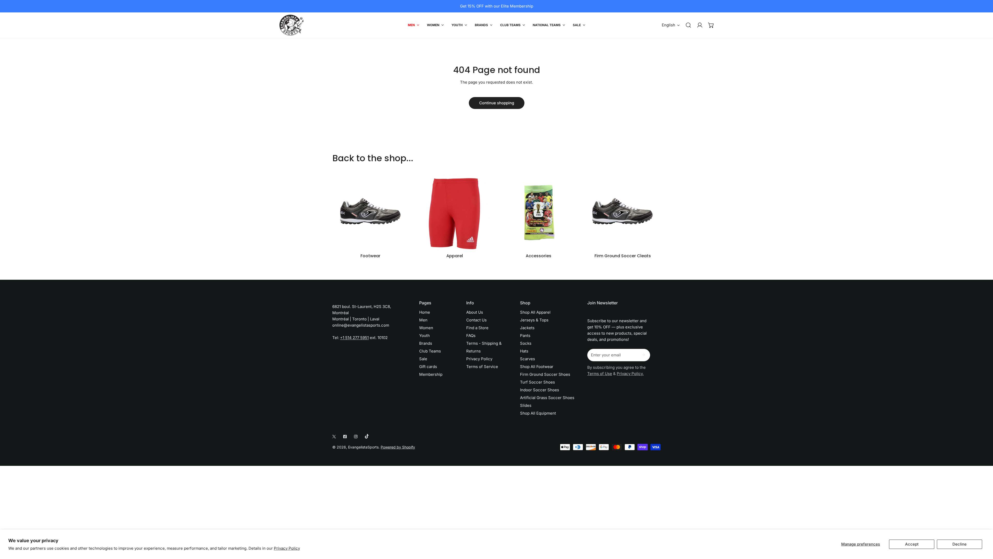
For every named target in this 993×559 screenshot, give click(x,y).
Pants (525, 335)
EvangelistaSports (363, 447)
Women (426, 327)
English (668, 25)
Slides (525, 405)
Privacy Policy (287, 548)
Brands (425, 343)
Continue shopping (496, 102)
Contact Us (476, 320)
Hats (524, 351)
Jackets (527, 327)
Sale (423, 358)
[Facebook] (345, 436)
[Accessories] (538, 212)
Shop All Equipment (538, 413)
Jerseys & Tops (534, 320)
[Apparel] (454, 212)
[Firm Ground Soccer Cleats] (622, 212)
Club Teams (430, 351)
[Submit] (643, 355)
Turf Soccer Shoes (537, 382)
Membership (430, 374)
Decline (959, 544)
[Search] (688, 25)
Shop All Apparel (535, 312)
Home (424, 312)
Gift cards (428, 366)
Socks (525, 343)
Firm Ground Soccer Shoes (545, 374)
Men (423, 320)
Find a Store (477, 327)
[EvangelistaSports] (291, 25)
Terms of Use (599, 373)
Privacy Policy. (630, 373)
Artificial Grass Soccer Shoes (547, 397)
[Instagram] (355, 436)
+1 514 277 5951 (354, 337)
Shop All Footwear (536, 366)
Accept (912, 544)
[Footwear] (370, 212)
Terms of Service (482, 366)
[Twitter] (334, 436)
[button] (711, 25)
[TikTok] (366, 436)
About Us (474, 312)
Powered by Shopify (398, 447)
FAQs (471, 335)
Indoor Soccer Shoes (539, 389)
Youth (424, 335)
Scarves (527, 358)
